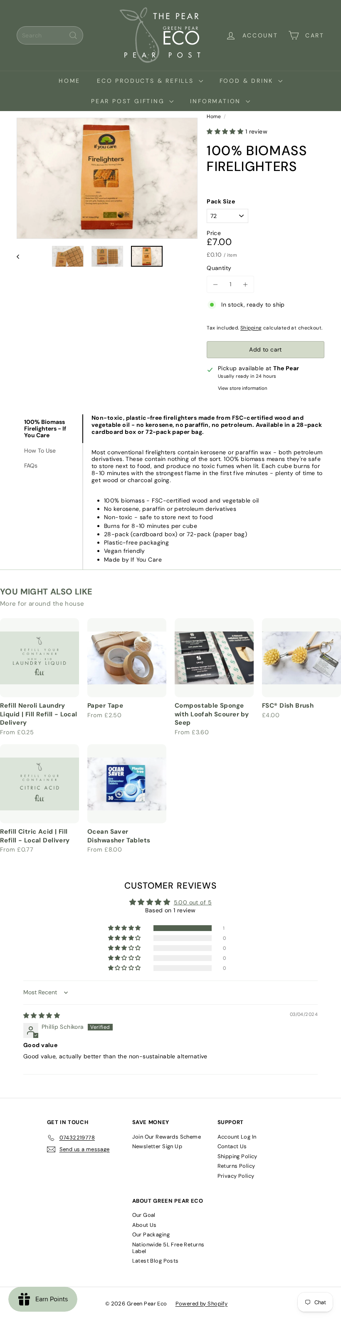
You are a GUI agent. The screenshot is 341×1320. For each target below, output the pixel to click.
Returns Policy (236, 1165)
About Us (144, 1224)
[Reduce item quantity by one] (215, 284)
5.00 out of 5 (193, 902)
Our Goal (144, 1214)
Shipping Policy (237, 1156)
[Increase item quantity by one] (245, 284)
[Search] (73, 35)
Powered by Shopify (201, 1303)
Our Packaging (151, 1234)
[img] (41, 1015)
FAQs (30, 465)
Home (69, 80)
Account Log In (237, 1136)
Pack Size (221, 201)
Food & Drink (248, 80)
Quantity (219, 268)
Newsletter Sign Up (157, 1146)
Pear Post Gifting (129, 101)
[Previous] (22, 256)
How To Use (40, 450)
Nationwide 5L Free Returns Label (168, 1248)
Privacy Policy (236, 1175)
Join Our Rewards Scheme (166, 1136)
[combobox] (50, 35)
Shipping (251, 327)
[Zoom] (107, 178)
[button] (226, 131)
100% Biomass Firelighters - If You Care (45, 428)
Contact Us (232, 1146)
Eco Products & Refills (146, 80)
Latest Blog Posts (155, 1260)
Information (217, 101)
